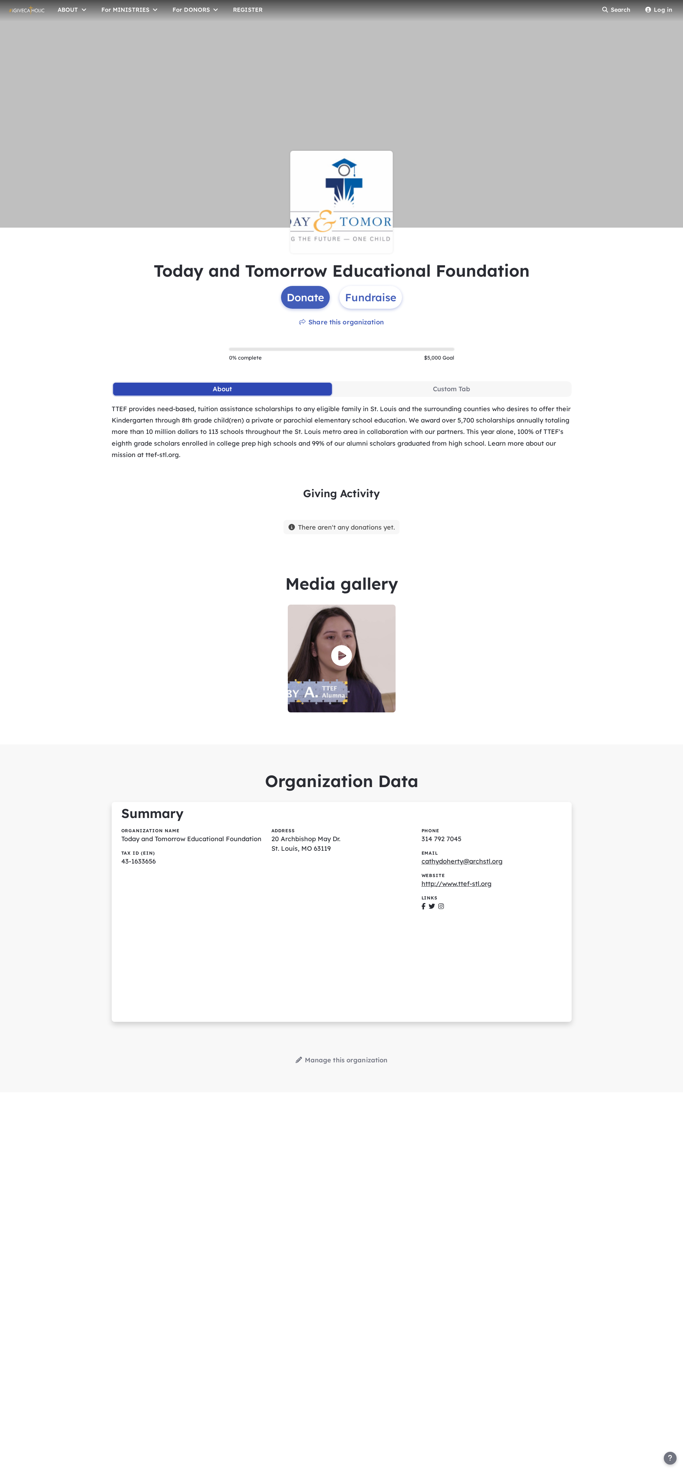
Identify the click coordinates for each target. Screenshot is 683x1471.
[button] (341, 655)
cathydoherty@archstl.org (462, 861)
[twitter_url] (432, 906)
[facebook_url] (423, 906)
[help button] (670, 1458)
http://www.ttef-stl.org (457, 884)
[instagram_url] (441, 906)
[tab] (222, 389)
